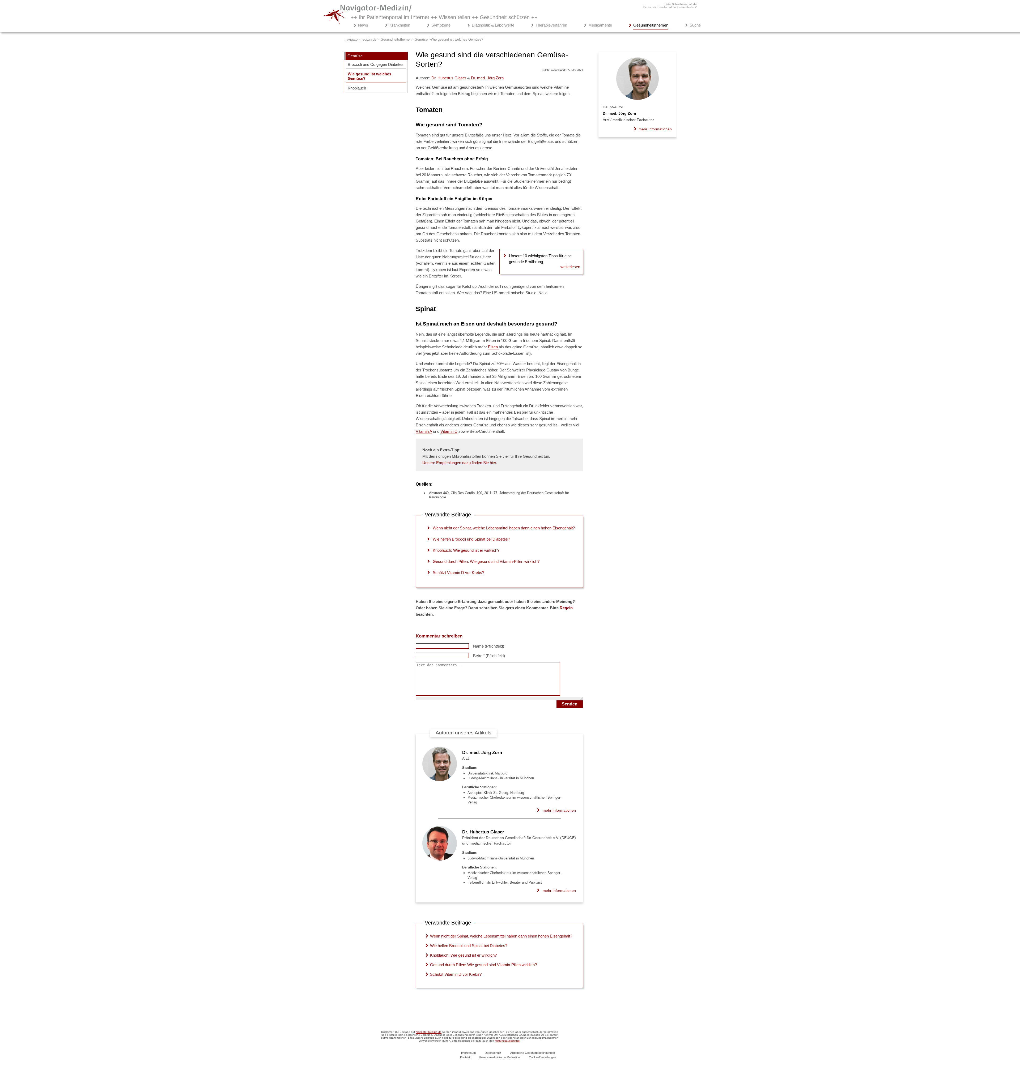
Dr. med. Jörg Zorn (482, 752)
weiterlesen (570, 266)
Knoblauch (357, 88)
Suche (695, 25)
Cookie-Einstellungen (542, 1057)
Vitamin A (424, 431)
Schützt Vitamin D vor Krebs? (458, 572)
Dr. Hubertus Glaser (483, 831)
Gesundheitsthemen (650, 25)
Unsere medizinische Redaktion (499, 1057)
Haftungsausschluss (507, 1040)
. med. (487, 78)
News (363, 25)
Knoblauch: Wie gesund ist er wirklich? (466, 550)
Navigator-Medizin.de (428, 1031)
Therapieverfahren (551, 25)
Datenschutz (493, 1052)
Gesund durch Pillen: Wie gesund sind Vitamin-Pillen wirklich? (486, 561)
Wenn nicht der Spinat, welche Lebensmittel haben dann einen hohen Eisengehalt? (504, 528)
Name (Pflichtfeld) (488, 646)
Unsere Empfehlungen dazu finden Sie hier (459, 462)
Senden (569, 704)
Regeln (566, 608)
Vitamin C (448, 431)
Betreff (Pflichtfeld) (489, 655)
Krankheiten (399, 25)
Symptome (440, 25)
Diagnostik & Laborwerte (493, 25)
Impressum (468, 1052)
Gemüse (355, 56)
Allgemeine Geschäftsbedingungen (532, 1052)
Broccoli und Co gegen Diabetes (375, 64)
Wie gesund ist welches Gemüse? (369, 76)
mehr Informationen (559, 810)
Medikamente (600, 25)
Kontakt (465, 1057)
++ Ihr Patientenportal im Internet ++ (444, 17)
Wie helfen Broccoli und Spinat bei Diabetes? (471, 539)
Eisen (493, 347)
